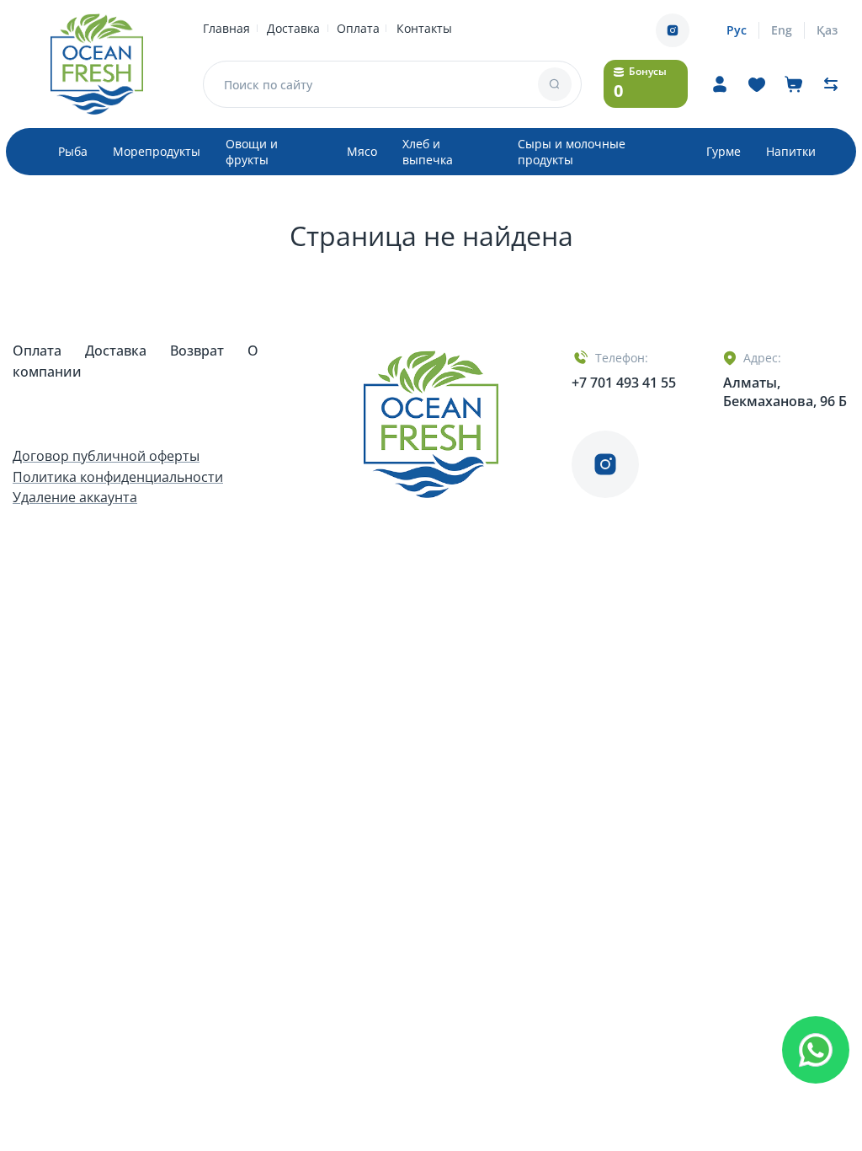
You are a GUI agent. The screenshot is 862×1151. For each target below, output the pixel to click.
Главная (226, 28)
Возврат (198, 350)
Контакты (424, 28)
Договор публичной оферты (106, 456)
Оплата (358, 28)
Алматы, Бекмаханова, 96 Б (785, 391)
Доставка (293, 28)
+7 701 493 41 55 (624, 382)
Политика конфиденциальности (118, 477)
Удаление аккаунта (75, 497)
